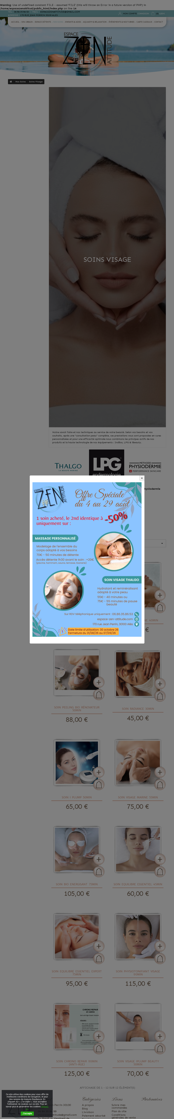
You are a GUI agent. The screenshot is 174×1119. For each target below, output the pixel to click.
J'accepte (27, 1113)
